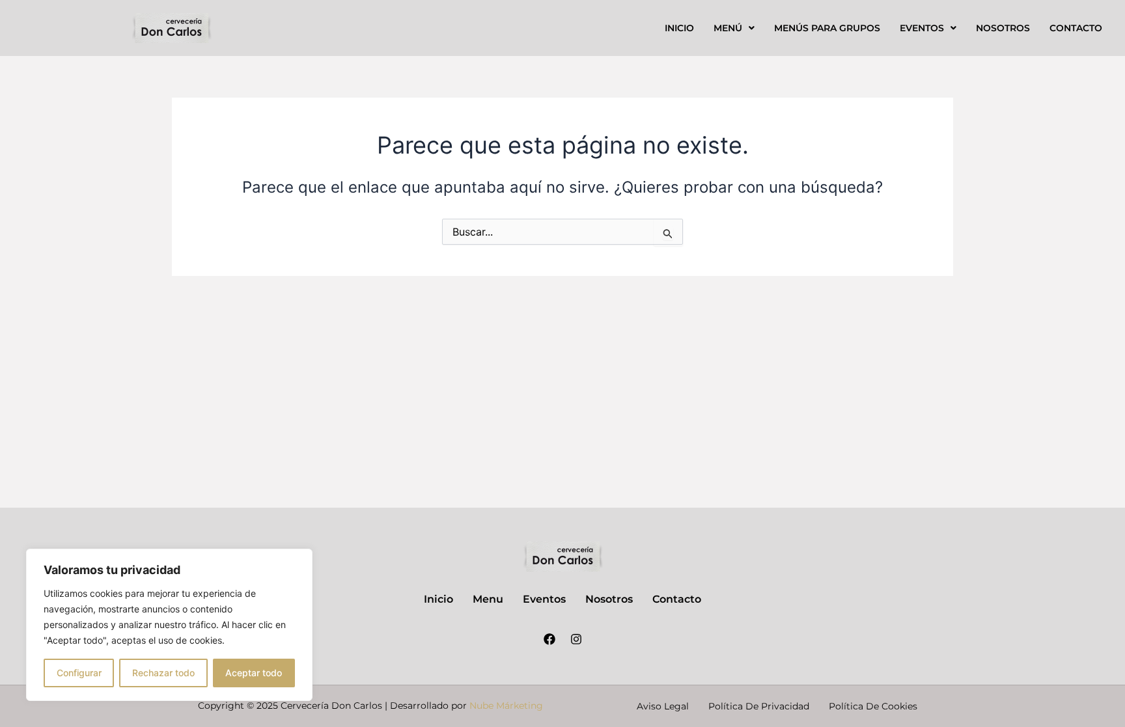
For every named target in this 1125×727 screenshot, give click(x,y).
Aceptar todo (253, 672)
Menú (728, 28)
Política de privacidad (758, 706)
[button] (734, 28)
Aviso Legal (663, 706)
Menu (488, 599)
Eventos (922, 28)
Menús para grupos (827, 28)
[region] (169, 625)
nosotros (1003, 28)
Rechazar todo (163, 672)
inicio (679, 28)
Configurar (79, 672)
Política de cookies (873, 706)
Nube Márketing (506, 705)
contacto (1075, 28)
